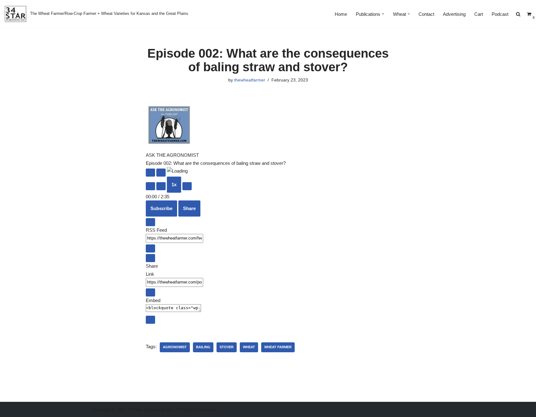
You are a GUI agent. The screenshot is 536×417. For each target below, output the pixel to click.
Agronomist (175, 347)
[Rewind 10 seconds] (161, 186)
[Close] (150, 222)
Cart (478, 14)
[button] (383, 14)
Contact (426, 14)
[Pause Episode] (161, 173)
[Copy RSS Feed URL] (150, 248)
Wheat (249, 347)
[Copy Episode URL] (150, 292)
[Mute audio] (150, 186)
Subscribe (161, 208)
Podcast (500, 14)
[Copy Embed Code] (150, 320)
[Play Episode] (150, 173)
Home (341, 14)
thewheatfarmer (249, 80)
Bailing (203, 347)
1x (174, 184)
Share (189, 208)
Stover (227, 347)
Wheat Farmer (278, 347)
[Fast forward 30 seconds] (187, 186)
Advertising (454, 14)
